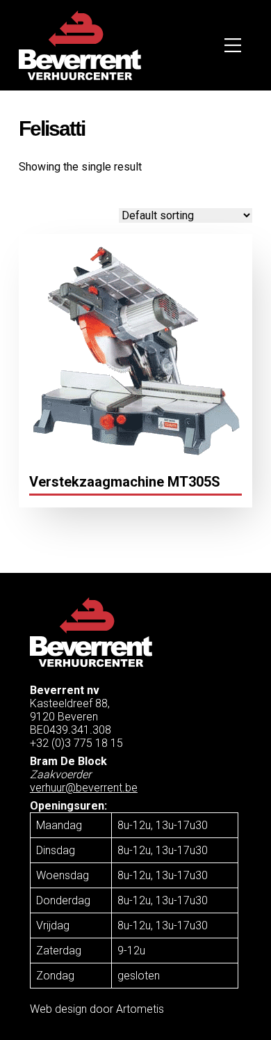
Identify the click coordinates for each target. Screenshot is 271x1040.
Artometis (140, 1009)
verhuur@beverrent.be (84, 787)
